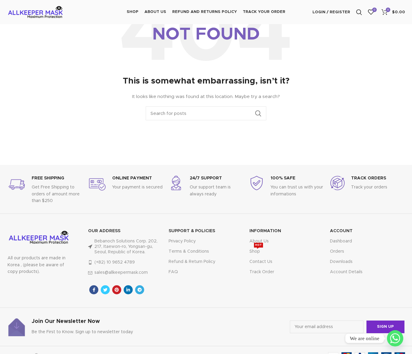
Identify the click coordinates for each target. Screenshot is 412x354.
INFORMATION (265, 231)
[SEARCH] (258, 113)
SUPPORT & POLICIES (192, 231)
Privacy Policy (182, 241)
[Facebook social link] (93, 289)
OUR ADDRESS (104, 231)
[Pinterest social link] (116, 289)
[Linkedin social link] (128, 289)
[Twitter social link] (105, 289)
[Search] (359, 12)
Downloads (341, 262)
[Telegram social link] (139, 289)
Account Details (346, 272)
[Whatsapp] (395, 338)
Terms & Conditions (189, 251)
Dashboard (341, 241)
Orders (337, 251)
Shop (255, 250)
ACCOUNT (341, 231)
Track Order (261, 272)
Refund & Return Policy (192, 262)
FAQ (173, 272)
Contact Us (260, 262)
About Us (259, 241)
